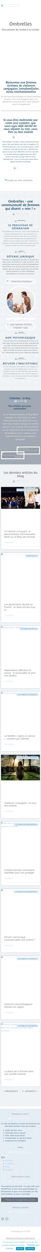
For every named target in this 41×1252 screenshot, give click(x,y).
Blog (7, 1166)
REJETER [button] (20, 1248)
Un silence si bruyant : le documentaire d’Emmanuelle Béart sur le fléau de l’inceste (19, 534)
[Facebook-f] (2, 1218)
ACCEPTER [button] (30, 1248)
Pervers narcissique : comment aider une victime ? (19, 938)
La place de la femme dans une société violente (19, 1072)
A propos (9, 1163)
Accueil (9, 1160)
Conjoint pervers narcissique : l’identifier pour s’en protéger (20, 871)
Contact (9, 1169)
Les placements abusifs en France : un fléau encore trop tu (19, 607)
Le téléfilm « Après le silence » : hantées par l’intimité (19, 737)
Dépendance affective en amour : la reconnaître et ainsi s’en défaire (20, 673)
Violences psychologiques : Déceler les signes (18, 1005)
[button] (20, 1157)
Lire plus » (9, 542)
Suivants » (31, 1091)
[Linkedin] (7, 1218)
